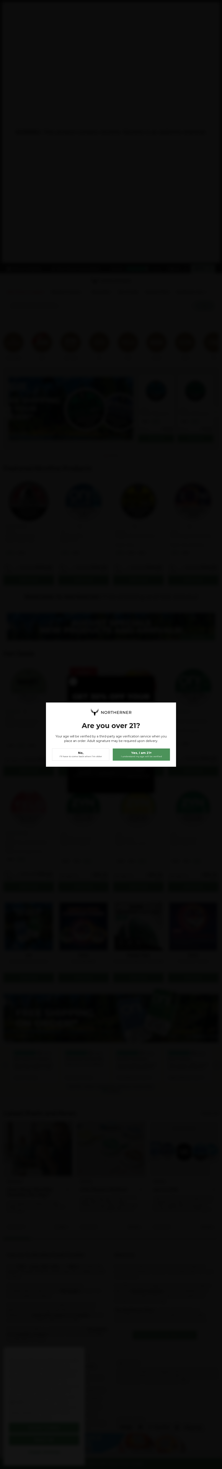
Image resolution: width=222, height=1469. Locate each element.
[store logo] (111, 712)
